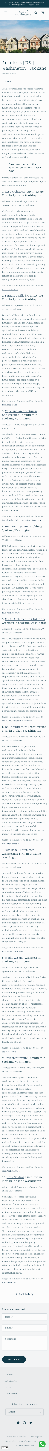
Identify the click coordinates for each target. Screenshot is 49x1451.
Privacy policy (10, 1441)
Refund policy (36, 1437)
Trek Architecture (16, 1058)
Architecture (11, 1393)
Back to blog (26, 1293)
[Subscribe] (40, 1412)
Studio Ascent (14, 957)
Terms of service (25, 1441)
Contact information (26, 1445)
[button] (6, 13)
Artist (8, 1387)
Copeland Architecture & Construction (19, 412)
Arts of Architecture (20, 1437)
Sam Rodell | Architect (19, 849)
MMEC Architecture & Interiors (25, 619)
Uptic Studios (15, 1177)
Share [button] (8, 81)
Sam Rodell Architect (12, 951)
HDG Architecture (16, 526)
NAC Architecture (16, 726)
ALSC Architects (15, 191)
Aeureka (9, 1374)
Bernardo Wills (14, 295)
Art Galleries (11, 1381)
